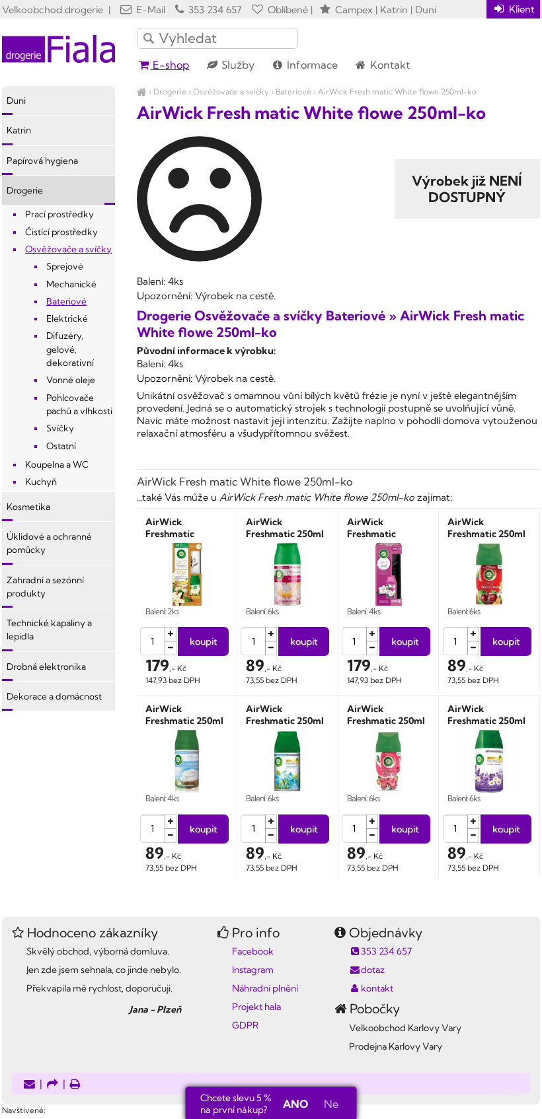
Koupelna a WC (57, 464)
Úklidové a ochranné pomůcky (49, 543)
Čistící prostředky (61, 232)
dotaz (373, 970)
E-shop (169, 64)
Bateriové (293, 91)
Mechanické (71, 284)
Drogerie (169, 91)
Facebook (253, 951)
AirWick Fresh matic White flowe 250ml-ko (397, 91)
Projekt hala (256, 1007)
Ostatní (61, 446)
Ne (331, 1103)
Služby (236, 64)
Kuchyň (41, 481)
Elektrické (67, 318)
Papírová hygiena (42, 160)
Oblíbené (286, 9)
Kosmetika (28, 506)
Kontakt (389, 64)
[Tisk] (75, 1085)
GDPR (245, 1025)
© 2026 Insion (516, 1093)
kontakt (377, 988)
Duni (16, 100)
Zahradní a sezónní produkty (45, 586)
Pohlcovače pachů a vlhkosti (79, 404)
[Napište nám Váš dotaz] (29, 1085)
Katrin (19, 130)
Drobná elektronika (46, 666)
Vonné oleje (70, 380)
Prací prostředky (59, 214)
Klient (520, 9)
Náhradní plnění (265, 988)
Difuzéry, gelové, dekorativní (70, 349)
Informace (311, 64)
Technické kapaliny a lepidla (49, 629)
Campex (354, 9)
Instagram (253, 970)
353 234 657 (214, 9)
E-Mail (149, 9)
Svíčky (60, 428)
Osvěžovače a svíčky (231, 91)
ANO (295, 1103)
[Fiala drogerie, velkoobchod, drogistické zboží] (142, 91)
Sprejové (64, 266)
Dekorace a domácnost (54, 696)
